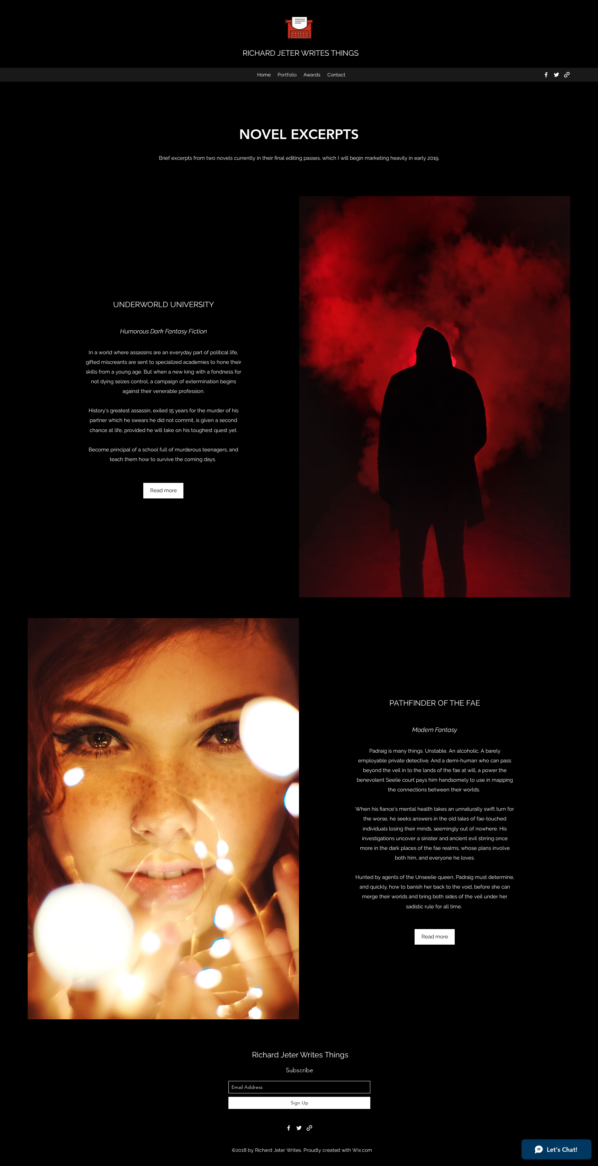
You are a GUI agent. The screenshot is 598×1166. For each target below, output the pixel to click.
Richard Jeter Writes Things (300, 1054)
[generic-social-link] (566, 74)
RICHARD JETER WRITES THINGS (301, 52)
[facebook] (546, 74)
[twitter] (556, 74)
